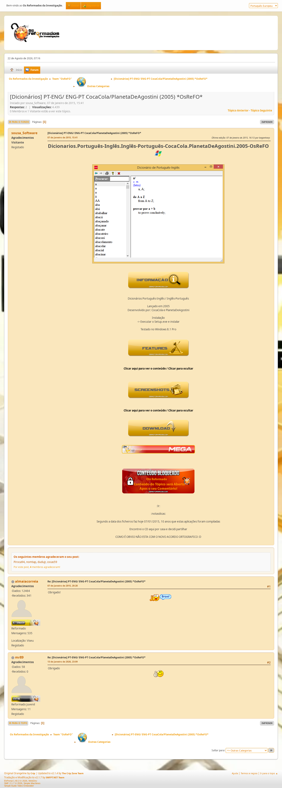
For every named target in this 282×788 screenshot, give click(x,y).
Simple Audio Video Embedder (19, 785)
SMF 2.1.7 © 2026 (13, 783)
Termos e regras (249, 773)
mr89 (19, 657)
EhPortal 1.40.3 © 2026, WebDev (20, 781)
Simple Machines (32, 783)
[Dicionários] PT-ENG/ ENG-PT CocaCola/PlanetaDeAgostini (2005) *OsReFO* (94, 133)
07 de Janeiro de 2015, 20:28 (62, 585)
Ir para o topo (18, 723)
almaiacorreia (26, 581)
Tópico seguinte (261, 110)
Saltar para (218, 750)
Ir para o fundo (19, 121)
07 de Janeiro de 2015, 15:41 (62, 137)
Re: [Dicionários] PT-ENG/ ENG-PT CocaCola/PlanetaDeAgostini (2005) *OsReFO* (96, 581)
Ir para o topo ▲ (269, 773)
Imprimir (267, 121)
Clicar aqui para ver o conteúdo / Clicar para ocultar (158, 368)
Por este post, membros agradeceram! (37, 567)
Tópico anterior (238, 110)
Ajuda (235, 773)
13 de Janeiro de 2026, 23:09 (62, 661)
